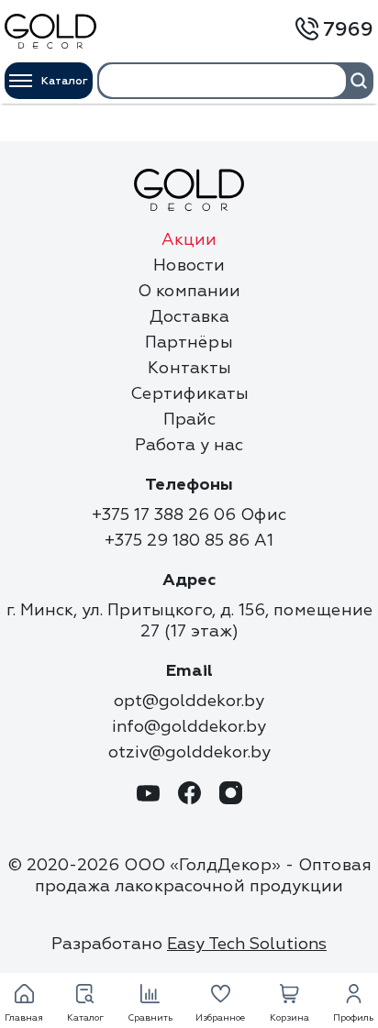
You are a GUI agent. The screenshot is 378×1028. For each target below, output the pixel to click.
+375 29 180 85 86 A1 (189, 540)
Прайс (189, 419)
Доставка (189, 316)
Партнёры (189, 342)
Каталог (64, 81)
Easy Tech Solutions (247, 944)
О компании (189, 291)
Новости (189, 265)
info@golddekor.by (189, 726)
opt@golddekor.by (189, 701)
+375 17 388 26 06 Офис (189, 514)
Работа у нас (189, 445)
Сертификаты (189, 393)
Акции (189, 239)
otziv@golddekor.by (189, 752)
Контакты (189, 368)
